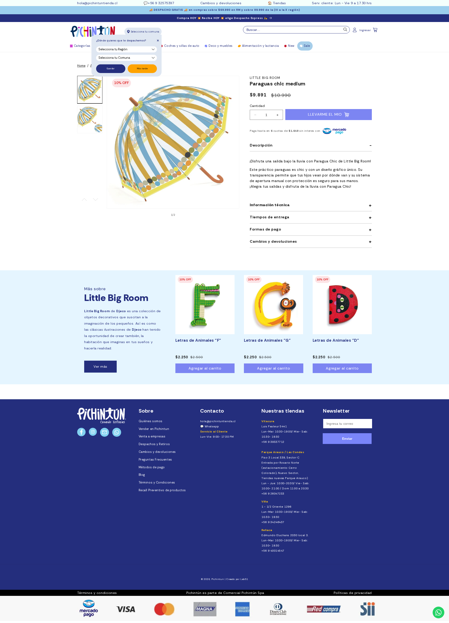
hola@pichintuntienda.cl (97, 3)
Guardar (111, 68)
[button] (375, 31)
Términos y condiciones (97, 593)
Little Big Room (265, 78)
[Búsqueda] (345, 30)
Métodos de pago (152, 467)
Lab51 (244, 579)
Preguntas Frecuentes (155, 460)
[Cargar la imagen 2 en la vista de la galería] (89, 119)
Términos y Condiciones (157, 482)
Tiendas (279, 3)
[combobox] (296, 29)
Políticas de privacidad (353, 593)
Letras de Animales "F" (198, 340)
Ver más (100, 366)
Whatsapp (212, 426)
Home (81, 66)
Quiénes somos (151, 421)
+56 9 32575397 (161, 3)
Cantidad (257, 106)
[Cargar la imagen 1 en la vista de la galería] (89, 89)
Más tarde (142, 68)
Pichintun (217, 579)
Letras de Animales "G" (267, 340)
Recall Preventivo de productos (162, 490)
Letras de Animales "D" (336, 340)
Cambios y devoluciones (221, 3)
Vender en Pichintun (154, 429)
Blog (142, 475)
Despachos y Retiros (154, 444)
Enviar (347, 438)
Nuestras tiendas (282, 410)
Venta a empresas (152, 436)
